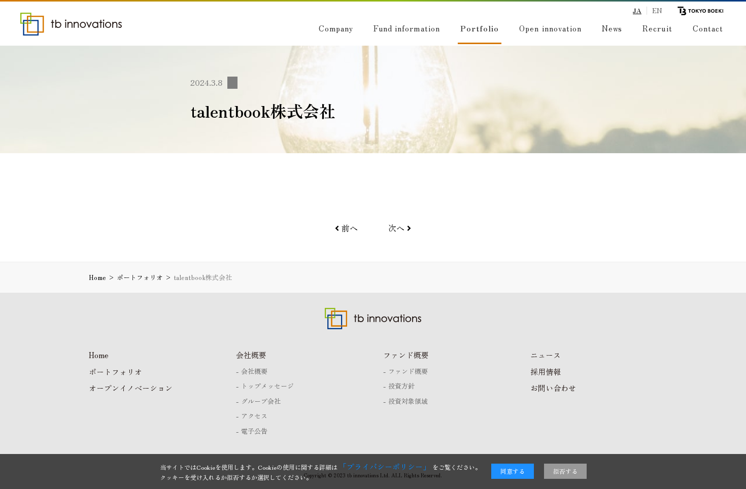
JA (637, 11)
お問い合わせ (553, 387)
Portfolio (479, 28)
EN (657, 11)
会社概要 (251, 355)
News (612, 28)
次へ (396, 228)
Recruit (657, 28)
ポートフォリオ (115, 371)
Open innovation (550, 28)
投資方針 (401, 386)
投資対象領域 (408, 401)
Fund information (407, 28)
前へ (350, 228)
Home (99, 355)
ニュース (545, 355)
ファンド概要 (406, 355)
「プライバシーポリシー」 (384, 466)
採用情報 (545, 371)
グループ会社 (261, 401)
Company (336, 28)
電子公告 (254, 431)
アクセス (254, 416)
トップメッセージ (267, 386)
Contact (708, 28)
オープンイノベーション (131, 387)
